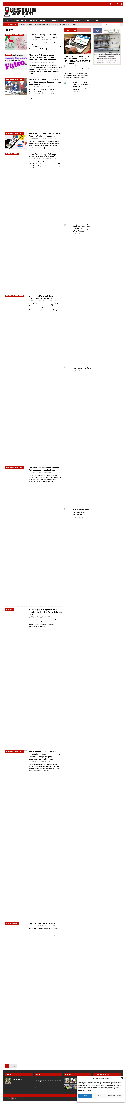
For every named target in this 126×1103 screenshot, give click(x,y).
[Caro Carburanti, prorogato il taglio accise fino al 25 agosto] (67, 435)
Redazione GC (47, 40)
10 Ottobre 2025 (35, 62)
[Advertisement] (89, 11)
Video (97, 20)
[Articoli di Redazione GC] (8, 1083)
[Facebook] (114, 4)
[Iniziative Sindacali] (16, 222)
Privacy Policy (100, 1100)
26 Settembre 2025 (36, 301)
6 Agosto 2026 (70, 66)
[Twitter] (117, 4)
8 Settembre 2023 (36, 926)
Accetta (85, 1095)
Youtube (56, 4)
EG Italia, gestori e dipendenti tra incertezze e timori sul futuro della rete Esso (45, 611)
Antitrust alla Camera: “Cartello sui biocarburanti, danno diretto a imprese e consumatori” (45, 81)
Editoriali (7, 4)
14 (54, 40)
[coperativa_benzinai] (107, 64)
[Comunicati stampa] (16, 991)
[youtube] (110, 4)
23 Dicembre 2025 (36, 40)
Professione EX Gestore (44, 4)
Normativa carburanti (38, 20)
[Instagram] (121, 4)
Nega (99, 1095)
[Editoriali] (16, 677)
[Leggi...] (82, 77)
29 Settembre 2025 (36, 159)
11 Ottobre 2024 (35, 761)
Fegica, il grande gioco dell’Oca (42, 923)
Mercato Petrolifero (59, 20)
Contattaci (18, 4)
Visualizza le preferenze (115, 1095)
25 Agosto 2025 (35, 617)
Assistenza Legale (29, 4)
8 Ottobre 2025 (35, 87)
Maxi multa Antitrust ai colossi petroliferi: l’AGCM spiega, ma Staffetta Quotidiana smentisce (42, 57)
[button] (122, 1078)
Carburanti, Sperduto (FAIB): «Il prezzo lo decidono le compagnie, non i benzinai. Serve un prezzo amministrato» (81, 512)
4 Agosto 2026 (77, 371)
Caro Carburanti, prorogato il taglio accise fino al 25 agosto (82, 367)
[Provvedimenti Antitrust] (16, 42)
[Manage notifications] (12, 1098)
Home (7, 20)
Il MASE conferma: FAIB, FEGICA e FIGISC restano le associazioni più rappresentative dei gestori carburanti (81, 86)
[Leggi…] (44, 49)
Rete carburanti (18, 20)
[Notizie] (16, 62)
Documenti (38, 1088)
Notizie (87, 20)
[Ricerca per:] (111, 24)
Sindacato (76, 20)
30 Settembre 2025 (36, 139)
